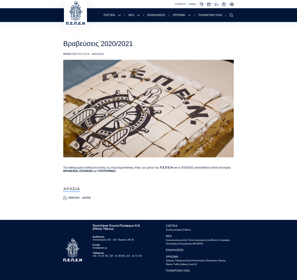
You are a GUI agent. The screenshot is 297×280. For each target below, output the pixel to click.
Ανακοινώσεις (173, 240)
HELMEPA (197, 243)
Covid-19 (192, 264)
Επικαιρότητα (185, 243)
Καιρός (216, 4)
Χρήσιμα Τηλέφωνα (201, 4)
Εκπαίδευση (211, 240)
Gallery (192, 4)
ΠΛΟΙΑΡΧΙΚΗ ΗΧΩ (210, 15)
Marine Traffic (232, 4)
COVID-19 (180, 4)
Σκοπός (169, 229)
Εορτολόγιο (209, 4)
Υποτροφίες (224, 240)
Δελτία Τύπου (187, 240)
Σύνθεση (186, 229)
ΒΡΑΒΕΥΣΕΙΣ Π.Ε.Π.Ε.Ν (76, 54)
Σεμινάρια (200, 240)
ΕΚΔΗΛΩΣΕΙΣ (156, 15)
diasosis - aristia (79, 197)
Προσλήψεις (172, 243)
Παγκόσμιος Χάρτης (224, 4)
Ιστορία (177, 229)
